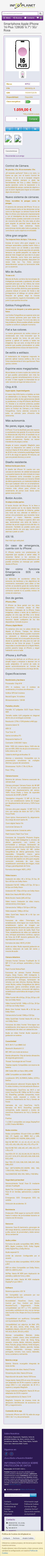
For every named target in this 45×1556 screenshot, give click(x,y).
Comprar (33, 119)
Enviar (33, 1495)
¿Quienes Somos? (31, 1509)
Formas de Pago (30, 1507)
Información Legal (31, 1502)
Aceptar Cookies (28, 1538)
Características (11, 151)
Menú (8, 18)
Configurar (6, 1538)
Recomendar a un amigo (15, 156)
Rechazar (16, 1538)
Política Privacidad (11, 1504)
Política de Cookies (31, 1504)
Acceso (18, 18)
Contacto (30, 18)
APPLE (27, 84)
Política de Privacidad (15, 1484)
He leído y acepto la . (21, 1489)
